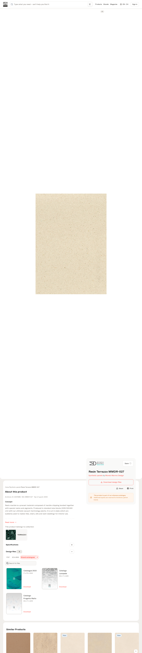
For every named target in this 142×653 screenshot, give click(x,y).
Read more (9, 522)
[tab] (7, 557)
